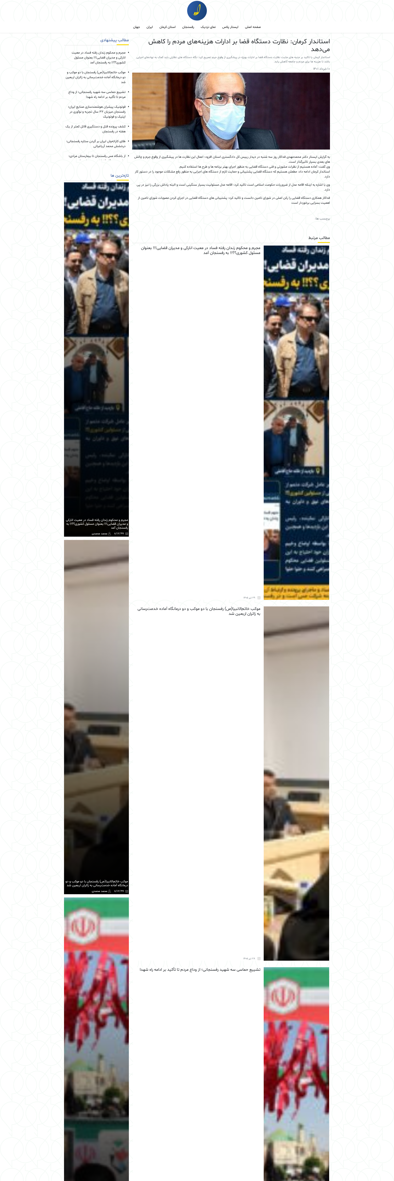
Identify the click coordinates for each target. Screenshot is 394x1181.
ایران (150, 27)
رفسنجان (188, 27)
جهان (136, 27)
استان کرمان (167, 27)
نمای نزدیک (208, 27)
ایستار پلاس (230, 27)
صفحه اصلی (253, 27)
